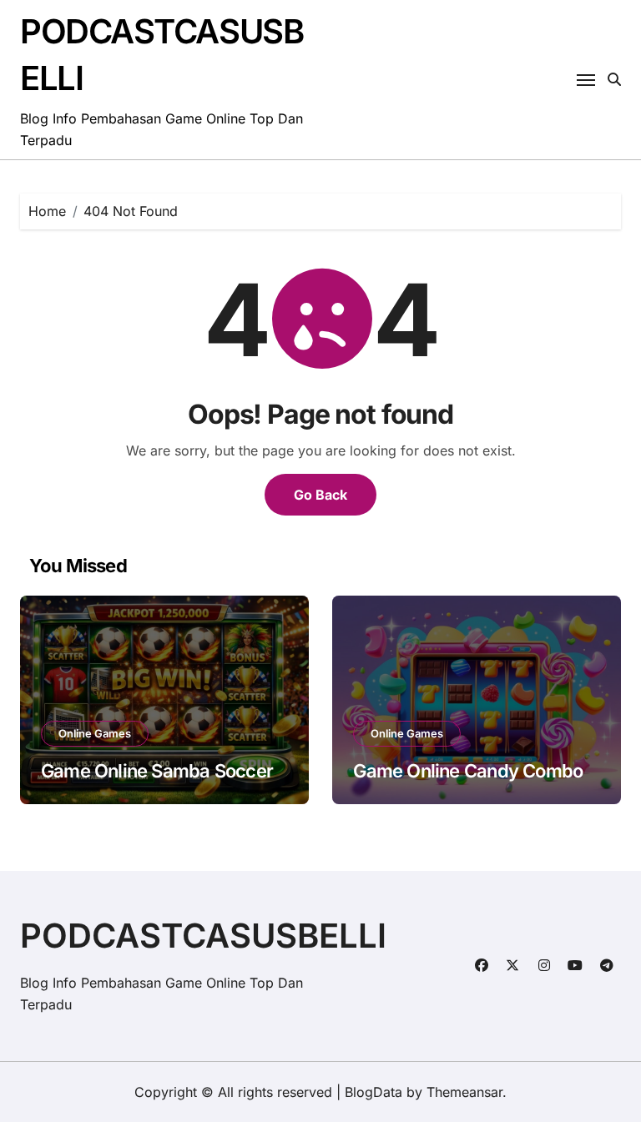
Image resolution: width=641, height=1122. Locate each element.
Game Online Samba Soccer (157, 771)
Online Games (94, 733)
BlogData (373, 1092)
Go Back (320, 494)
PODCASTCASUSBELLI (203, 935)
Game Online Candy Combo (468, 771)
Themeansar (464, 1092)
